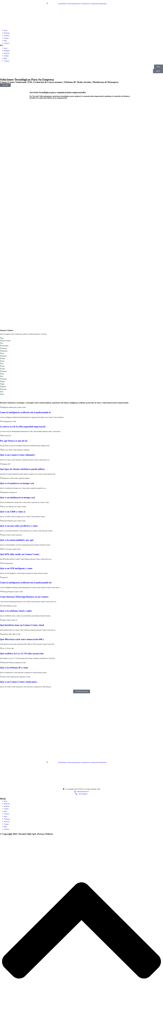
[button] (81, 45)
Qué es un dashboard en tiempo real (17, 497)
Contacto (6, 43)
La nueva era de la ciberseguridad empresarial (22, 426)
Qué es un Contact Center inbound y (17, 455)
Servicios (6, 35)
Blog (5, 40)
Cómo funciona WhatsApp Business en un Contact (24, 597)
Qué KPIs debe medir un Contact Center (20, 554)
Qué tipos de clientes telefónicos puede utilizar (22, 469)
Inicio (5, 30)
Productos (7, 33)
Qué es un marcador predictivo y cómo (19, 526)
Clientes (6, 38)
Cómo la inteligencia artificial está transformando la (25, 412)
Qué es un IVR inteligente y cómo (16, 568)
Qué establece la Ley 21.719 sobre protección (21, 653)
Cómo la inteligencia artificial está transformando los (26, 582)
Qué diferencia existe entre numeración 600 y (22, 639)
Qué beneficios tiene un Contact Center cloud (22, 625)
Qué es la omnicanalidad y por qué (16, 540)
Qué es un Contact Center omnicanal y (18, 682)
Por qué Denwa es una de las (13, 441)
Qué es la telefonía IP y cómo (14, 667)
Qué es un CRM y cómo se (12, 511)
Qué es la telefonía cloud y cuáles (16, 611)
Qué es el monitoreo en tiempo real (17, 483)
